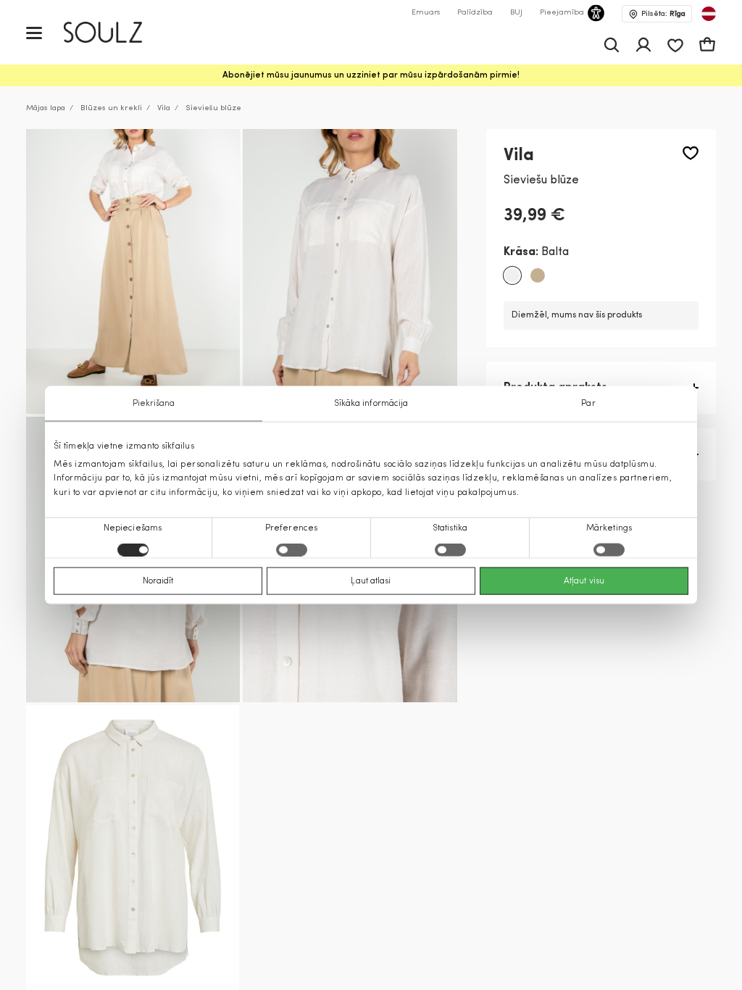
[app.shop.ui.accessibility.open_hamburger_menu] (34, 32)
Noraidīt (158, 580)
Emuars (426, 13)
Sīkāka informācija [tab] (371, 403)
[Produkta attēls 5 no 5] (132, 847)
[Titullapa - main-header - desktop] (113, 32)
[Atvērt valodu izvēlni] (708, 14)
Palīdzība (475, 13)
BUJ (516, 13)
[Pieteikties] (643, 45)
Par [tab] (588, 403)
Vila (163, 108)
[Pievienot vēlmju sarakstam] (691, 153)
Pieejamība (562, 13)
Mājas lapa (45, 108)
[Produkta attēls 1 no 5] (133, 272)
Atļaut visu (584, 580)
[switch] (291, 549)
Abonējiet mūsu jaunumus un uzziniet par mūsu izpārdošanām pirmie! (371, 75)
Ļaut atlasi (371, 580)
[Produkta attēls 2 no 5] (350, 272)
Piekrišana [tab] (154, 403)
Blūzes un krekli (111, 108)
